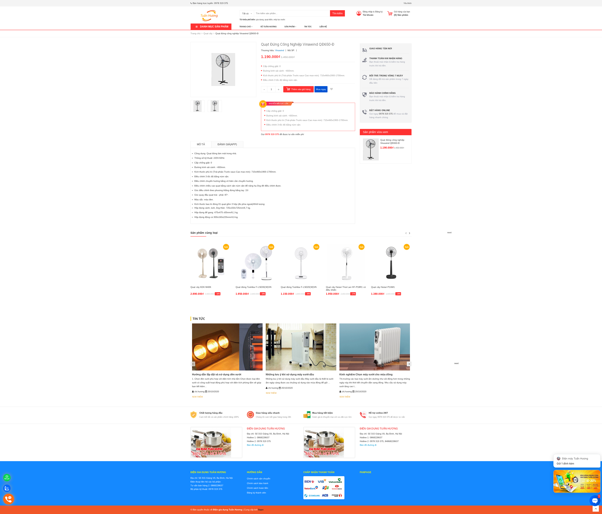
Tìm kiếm (337, 13)
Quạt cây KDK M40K (200, 287)
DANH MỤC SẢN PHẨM (214, 26)
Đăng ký (379, 12)
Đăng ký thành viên (256, 492)
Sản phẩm (289, 27)
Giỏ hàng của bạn (402, 12)
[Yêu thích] (331, 89)
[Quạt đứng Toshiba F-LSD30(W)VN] (256, 263)
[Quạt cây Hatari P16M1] (391, 263)
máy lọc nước (279, 20)
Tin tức (308, 27)
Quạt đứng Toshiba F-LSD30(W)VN (253, 287)
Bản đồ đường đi (255, 445)
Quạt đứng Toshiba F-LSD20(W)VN (299, 287)
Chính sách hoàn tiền (257, 488)
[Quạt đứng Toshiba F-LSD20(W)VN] (301, 263)
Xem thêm (197, 397)
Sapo (261, 509)
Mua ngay (321, 89)
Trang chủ (245, 27)
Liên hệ (323, 27)
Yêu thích (408, 3)
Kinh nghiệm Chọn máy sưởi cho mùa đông (366, 374)
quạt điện (269, 20)
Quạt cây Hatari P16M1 (383, 287)
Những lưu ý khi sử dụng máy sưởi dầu (290, 374)
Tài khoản (368, 15)
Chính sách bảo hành (257, 483)
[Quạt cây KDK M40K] (210, 263)
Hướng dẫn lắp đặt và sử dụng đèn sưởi (216, 374)
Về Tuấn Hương (268, 27)
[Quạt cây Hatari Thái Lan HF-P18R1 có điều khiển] (346, 263)
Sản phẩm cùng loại (204, 232)
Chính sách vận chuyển (258, 478)
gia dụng (260, 20)
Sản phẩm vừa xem (375, 132)
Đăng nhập (367, 12)
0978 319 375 (221, 3)
